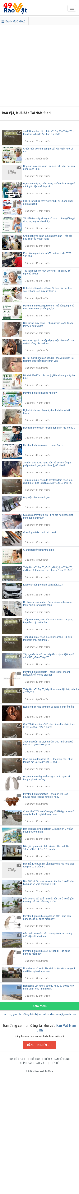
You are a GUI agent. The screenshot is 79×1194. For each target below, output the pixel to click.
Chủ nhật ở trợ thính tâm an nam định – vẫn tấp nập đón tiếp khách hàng (47, 237)
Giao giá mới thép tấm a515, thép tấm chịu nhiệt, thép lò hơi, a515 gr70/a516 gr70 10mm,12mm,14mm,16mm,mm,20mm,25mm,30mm (50, 762)
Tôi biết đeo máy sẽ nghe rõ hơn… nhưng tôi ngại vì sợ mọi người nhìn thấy (49, 220)
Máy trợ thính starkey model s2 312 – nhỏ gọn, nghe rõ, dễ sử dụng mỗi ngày (47, 917)
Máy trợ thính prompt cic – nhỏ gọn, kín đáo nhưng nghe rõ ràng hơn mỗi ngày (45, 795)
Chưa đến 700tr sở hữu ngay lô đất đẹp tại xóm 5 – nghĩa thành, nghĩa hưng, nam (48, 813)
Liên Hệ (55, 1063)
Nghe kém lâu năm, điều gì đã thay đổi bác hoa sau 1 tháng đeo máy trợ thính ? (47, 289)
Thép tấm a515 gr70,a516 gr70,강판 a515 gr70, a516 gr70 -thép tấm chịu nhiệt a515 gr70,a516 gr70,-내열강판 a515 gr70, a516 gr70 (48, 570)
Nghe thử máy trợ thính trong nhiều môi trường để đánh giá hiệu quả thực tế (49, 185)
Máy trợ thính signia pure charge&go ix (43, 445)
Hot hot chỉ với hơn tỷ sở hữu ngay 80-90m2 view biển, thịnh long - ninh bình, (48, 987)
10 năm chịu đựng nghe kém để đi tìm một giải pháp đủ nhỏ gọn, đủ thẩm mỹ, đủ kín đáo (47, 464)
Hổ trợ (35, 1059)
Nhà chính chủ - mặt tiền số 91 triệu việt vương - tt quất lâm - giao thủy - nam (49, 970)
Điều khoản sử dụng (57, 1059)
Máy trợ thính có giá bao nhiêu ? (40, 393)
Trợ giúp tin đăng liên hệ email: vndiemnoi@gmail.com (41, 1014)
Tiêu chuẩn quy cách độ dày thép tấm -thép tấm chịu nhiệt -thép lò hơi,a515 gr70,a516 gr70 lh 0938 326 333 (47, 483)
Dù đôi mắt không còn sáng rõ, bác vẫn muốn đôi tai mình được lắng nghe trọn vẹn (48, 359)
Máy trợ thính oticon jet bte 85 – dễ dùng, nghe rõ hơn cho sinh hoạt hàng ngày (48, 307)
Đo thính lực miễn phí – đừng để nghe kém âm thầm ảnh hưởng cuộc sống (47, 603)
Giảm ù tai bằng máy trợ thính (38, 550)
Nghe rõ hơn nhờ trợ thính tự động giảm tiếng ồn (48, 706)
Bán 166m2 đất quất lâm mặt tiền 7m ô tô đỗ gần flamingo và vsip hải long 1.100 (48, 882)
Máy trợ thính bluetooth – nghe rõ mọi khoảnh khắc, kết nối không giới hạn (47, 673)
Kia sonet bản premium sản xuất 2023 (43, 584)
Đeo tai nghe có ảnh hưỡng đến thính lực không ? (49, 427)
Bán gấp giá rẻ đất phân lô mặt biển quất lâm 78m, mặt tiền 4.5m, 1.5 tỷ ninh (46, 848)
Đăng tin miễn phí (39, 1045)
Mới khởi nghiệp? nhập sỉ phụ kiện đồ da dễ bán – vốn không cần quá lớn (48, 342)
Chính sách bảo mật (33, 1063)
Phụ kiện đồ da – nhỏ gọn (36, 497)
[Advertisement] (39, 67)
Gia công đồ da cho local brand (39, 532)
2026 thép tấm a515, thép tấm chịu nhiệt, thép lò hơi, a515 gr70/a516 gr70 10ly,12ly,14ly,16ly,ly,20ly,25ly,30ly (48, 744)
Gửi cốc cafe (17, 1059)
